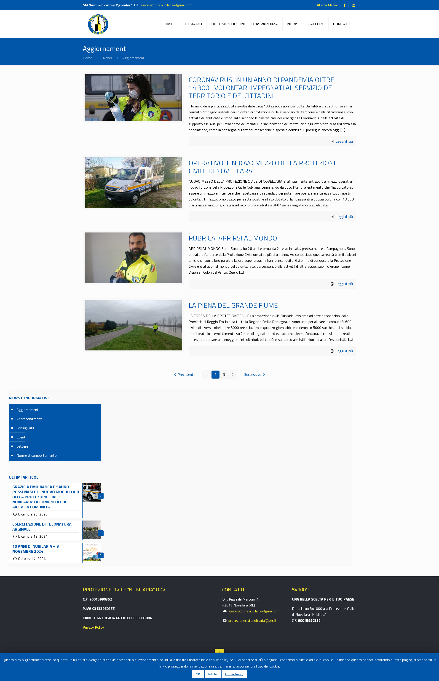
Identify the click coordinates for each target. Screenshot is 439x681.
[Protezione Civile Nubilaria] (97, 24)
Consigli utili (25, 428)
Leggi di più (344, 141)
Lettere (22, 446)
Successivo (252, 374)
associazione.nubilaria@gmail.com (166, 5)
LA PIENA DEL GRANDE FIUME (233, 305)
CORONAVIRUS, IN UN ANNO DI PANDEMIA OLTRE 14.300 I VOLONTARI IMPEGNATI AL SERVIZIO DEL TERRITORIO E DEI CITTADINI (262, 87)
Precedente (186, 374)
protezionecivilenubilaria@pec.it (252, 620)
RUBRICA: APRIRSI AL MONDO (233, 238)
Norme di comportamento (36, 455)
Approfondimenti (29, 419)
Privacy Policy (93, 627)
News (107, 58)
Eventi (21, 437)
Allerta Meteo (327, 5)
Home (87, 58)
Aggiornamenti (27, 409)
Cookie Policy (234, 674)
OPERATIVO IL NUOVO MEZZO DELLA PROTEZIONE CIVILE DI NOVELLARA (263, 167)
